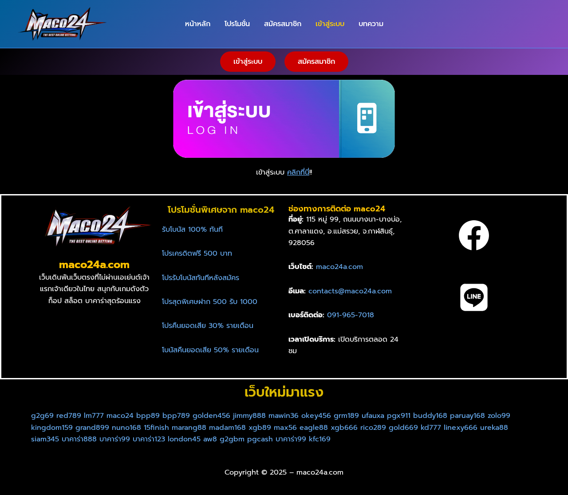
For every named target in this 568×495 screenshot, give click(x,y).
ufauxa (373, 415)
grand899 (92, 427)
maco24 (120, 415)
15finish (156, 427)
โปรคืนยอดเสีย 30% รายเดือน (207, 325)
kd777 (431, 427)
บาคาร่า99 (114, 439)
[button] (248, 61)
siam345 (45, 439)
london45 (184, 439)
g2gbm (232, 439)
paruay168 (467, 415)
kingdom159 (52, 427)
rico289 (374, 427)
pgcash (260, 439)
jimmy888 (249, 415)
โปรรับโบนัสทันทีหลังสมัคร (200, 278)
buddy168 (430, 415)
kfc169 (320, 439)
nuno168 (126, 427)
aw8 (210, 439)
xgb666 (344, 427)
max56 (285, 427)
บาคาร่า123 (149, 439)
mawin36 (283, 415)
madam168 (227, 427)
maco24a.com (339, 266)
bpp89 (148, 415)
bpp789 (176, 415)
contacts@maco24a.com (350, 291)
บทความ (371, 24)
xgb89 (259, 427)
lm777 (94, 415)
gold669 (405, 427)
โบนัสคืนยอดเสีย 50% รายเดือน (210, 350)
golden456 (211, 415)
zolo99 (499, 415)
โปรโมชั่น (237, 24)
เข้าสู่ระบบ (330, 24)
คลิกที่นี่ (298, 172)
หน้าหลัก (197, 24)
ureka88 (494, 427)
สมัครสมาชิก (282, 24)
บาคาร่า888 (79, 439)
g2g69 (42, 415)
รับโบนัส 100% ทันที (192, 229)
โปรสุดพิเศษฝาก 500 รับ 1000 (209, 301)
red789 (68, 415)
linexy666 (460, 427)
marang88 (189, 427)
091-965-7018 (350, 315)
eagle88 (314, 427)
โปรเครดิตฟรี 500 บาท (197, 253)
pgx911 (398, 415)
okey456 (316, 415)
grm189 (346, 415)
